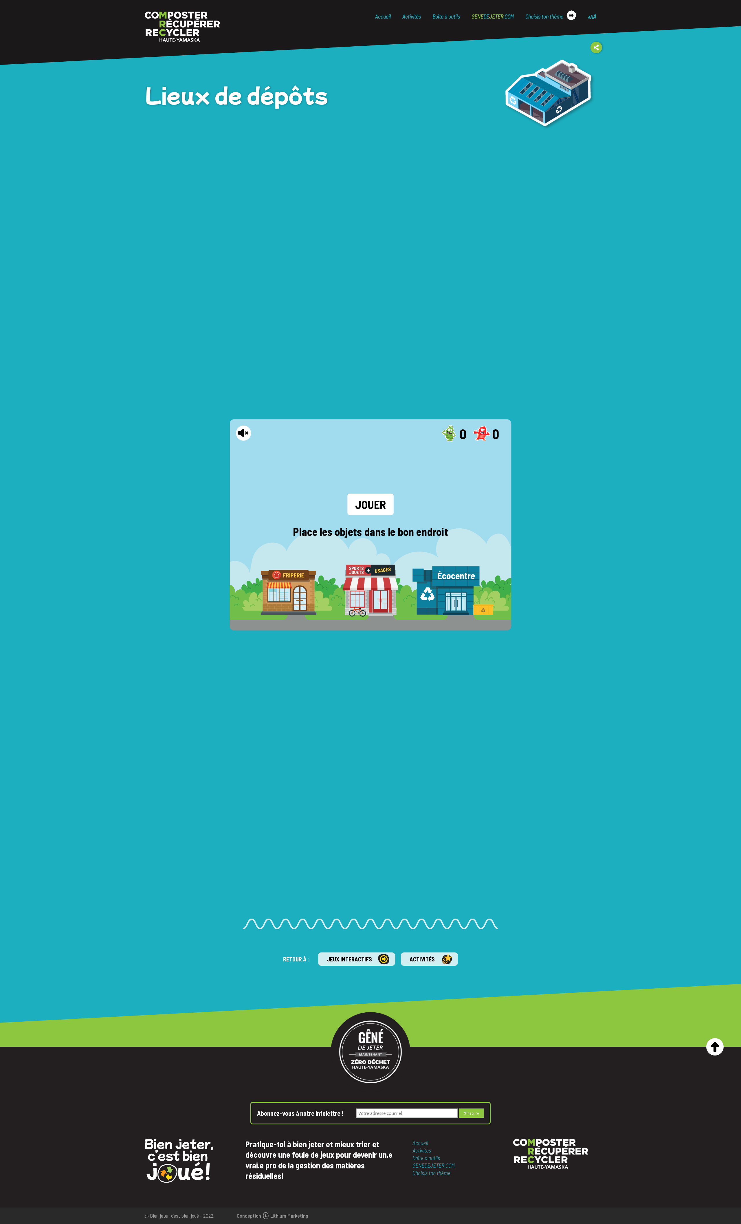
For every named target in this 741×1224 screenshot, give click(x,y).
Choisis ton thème (544, 16)
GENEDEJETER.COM (433, 1165)
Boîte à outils (446, 16)
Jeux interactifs (349, 959)
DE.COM (493, 16)
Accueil (383, 16)
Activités (411, 16)
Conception (272, 1215)
